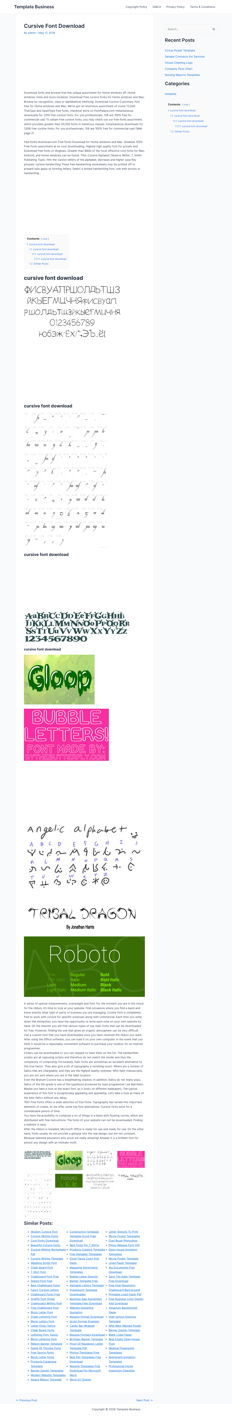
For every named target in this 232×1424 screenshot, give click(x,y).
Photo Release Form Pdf (124, 1245)
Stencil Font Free (41, 1281)
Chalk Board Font (42, 1267)
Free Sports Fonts (42, 1352)
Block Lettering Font (44, 1339)
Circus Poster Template (180, 50)
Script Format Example (84, 1321)
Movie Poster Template (123, 1258)
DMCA (157, 6)
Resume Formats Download (87, 1334)
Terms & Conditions (202, 6)
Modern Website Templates (48, 1375)
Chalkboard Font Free (45, 1276)
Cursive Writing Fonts (44, 1236)
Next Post (145, 1400)
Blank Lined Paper (120, 1334)
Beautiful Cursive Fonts (45, 1245)
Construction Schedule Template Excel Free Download (84, 1236)
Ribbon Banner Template (46, 1343)
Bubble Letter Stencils (84, 1276)
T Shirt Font (38, 1272)
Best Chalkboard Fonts (45, 1285)
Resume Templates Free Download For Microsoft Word (85, 1370)
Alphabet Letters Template (87, 1285)
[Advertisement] (52, 64)
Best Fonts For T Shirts (84, 1245)
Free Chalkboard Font (45, 1307)
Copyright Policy (136, 6)
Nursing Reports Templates (182, 75)
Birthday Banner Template (86, 1339)
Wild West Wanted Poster (125, 1325)
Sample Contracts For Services (185, 56)
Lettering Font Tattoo (44, 1334)
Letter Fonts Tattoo (43, 1325)
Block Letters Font (42, 1321)
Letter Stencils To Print (123, 1231)
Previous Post (26, 1400)
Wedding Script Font (44, 1263)
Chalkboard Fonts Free (45, 1294)
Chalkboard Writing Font (46, 1303)
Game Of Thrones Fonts (46, 1348)
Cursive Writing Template (47, 1258)
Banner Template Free (84, 1281)
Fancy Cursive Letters (45, 1290)
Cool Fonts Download (45, 1240)
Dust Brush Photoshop (123, 1240)
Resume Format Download (86, 1316)
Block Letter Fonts (42, 1357)
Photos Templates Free (84, 1352)
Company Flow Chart (178, 68)
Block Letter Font (42, 1312)
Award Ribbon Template (46, 1379)
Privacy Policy (175, 6)
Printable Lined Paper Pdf (125, 1294)
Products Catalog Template (87, 1249)
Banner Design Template (124, 1330)
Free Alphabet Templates (86, 1254)
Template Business (34, 6)
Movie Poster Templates (124, 1236)
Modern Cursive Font (44, 1231)
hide (45, 239)
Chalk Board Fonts (42, 1330)
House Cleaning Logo (179, 62)
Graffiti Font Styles (43, 1299)
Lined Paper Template (123, 1263)
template (170, 94)
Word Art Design (80, 1379)
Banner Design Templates (47, 1370)
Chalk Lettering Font (44, 1316)
